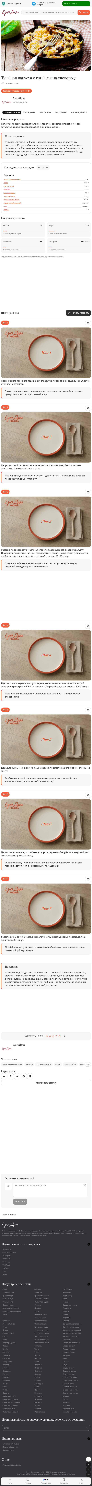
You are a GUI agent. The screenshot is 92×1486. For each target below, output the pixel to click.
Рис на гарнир (69, 1349)
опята (5, 183)
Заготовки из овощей (72, 1330)
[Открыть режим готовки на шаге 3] (88, 492)
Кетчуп (65, 1399)
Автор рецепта (61, 112)
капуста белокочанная (11, 179)
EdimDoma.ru (22, 1231)
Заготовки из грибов (72, 1333)
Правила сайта (22, 1474)
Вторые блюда (8, 1324)
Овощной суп (8, 1305)
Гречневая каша (41, 1327)
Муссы (65, 1302)
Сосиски (6, 1358)
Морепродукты (8, 1343)
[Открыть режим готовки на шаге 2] (88, 408)
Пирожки (38, 1368)
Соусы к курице (69, 1371)
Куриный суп (8, 1292)
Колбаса (6, 1355)
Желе (65, 1299)
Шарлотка (38, 1396)
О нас (6, 1460)
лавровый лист (9, 196)
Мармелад (67, 1295)
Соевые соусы (69, 1383)
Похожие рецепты (79, 112)
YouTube (6, 1262)
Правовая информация (60, 1474)
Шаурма (6, 1377)
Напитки (66, 1405)
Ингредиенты (29, 112)
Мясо (4, 1327)
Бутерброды (7, 1361)
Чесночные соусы (70, 1393)
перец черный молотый (12, 203)
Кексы (37, 1377)
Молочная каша (41, 1330)
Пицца (37, 1355)
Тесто (36, 1349)
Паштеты (6, 1365)
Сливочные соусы (70, 1380)
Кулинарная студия (10, 1444)
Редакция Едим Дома (11, 1465)
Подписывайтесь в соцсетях (21, 1244)
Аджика (66, 1396)
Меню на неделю (69, 4)
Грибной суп (7, 1295)
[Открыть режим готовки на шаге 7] (88, 879)
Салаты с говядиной (11, 1402)
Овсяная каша (40, 1324)
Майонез (66, 1402)
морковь (6, 189)
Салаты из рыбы (9, 1409)
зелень (6, 210)
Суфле (65, 1314)
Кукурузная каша (41, 1333)
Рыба (4, 1339)
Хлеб (36, 1352)
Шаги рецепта (45, 112)
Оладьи (37, 1374)
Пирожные (67, 1289)
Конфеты (38, 1409)
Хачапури (38, 1383)
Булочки (38, 1393)
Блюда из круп (69, 1346)
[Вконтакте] (4, 1076)
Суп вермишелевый (11, 1308)
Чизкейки (67, 1292)
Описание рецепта (12, 112)
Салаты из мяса (9, 1396)
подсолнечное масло (11, 200)
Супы (4, 1289)
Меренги (66, 1317)
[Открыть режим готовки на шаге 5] (88, 710)
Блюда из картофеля (71, 1343)
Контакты (72, 1474)
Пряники (38, 1399)
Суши (4, 1387)
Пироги (37, 1358)
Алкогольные (68, 1409)
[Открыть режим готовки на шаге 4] (88, 626)
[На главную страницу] (11, 12)
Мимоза (37, 1305)
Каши (36, 1311)
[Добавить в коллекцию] (88, 1464)
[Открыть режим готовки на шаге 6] (88, 795)
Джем (65, 1358)
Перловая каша (41, 1336)
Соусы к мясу (68, 1368)
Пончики (38, 1390)
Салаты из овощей (10, 1412)
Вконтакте (6, 1249)
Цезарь (37, 1308)
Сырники (38, 1371)
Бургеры (6, 1368)
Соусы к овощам (70, 1377)
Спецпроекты (8, 1450)
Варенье (66, 1355)
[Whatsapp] (24, 1076)
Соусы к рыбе (68, 1374)
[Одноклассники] (11, 1076)
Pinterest (6, 1259)
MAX (4, 1271)
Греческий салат (41, 1295)
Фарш (5, 1336)
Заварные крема (70, 1305)
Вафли (37, 1387)
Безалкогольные (70, 1412)
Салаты (5, 1393)
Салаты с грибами (10, 1405)
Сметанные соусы (70, 1390)
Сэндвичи (6, 1371)
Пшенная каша (40, 1314)
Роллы (5, 1390)
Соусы (65, 1365)
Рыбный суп (7, 1302)
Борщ (4, 1314)
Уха (3, 1317)
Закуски (6, 1352)
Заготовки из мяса (71, 1327)
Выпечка (38, 1346)
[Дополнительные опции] (88, 1474)
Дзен (4, 1274)
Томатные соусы (70, 1387)
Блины (37, 1361)
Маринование (69, 1352)
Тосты (5, 1383)
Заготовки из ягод (70, 1336)
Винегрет (38, 1292)
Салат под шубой (41, 1302)
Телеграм (6, 1255)
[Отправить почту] (87, 1428)
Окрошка (6, 1321)
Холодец (6, 1380)
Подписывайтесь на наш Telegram (46, 3)
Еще (87, 1064)
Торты (37, 1405)
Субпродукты (8, 1333)
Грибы (5, 1349)
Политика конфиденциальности (39, 1474)
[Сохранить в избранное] (88, 1459)
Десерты (38, 1402)
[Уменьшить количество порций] (39, 167)
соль (5, 206)
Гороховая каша (41, 1339)
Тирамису (67, 1308)
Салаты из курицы (10, 1399)
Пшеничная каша (41, 1343)
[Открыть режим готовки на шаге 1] (88, 323)
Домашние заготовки (72, 1324)
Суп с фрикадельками (11, 1311)
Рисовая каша (40, 1321)
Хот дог (5, 1374)
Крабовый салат (41, 1299)
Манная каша (40, 1317)
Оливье (37, 1289)
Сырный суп (7, 1299)
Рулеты (37, 1380)
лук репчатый (8, 186)
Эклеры (66, 1311)
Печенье (38, 1365)
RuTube (5, 1268)
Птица (5, 1330)
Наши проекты (12, 1439)
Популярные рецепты (16, 1284)
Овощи (5, 1346)
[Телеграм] (17, 1076)
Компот (66, 1361)
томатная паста (9, 193)
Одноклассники (9, 1252)
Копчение (67, 1339)
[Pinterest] (30, 1076)
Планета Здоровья (14, 4)
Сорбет (66, 1321)
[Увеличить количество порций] (47, 167)
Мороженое (39, 1412)
